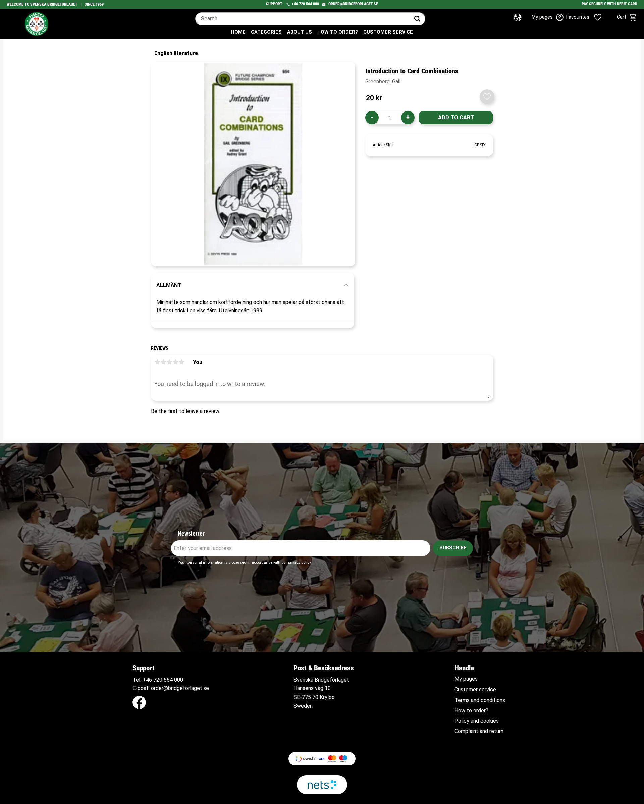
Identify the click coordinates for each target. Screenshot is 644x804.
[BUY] (456, 117)
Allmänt (168, 285)
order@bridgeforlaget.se (353, 4)
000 (178, 680)
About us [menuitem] (299, 32)
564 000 (312, 4)
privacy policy (299, 562)
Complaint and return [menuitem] (478, 731)
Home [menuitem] (238, 32)
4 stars (175, 362)
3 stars (169, 362)
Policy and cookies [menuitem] (476, 721)
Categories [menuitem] (266, 32)
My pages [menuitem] (466, 679)
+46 (295, 4)
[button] (589, 17)
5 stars (181, 362)
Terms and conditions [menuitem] (479, 700)
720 (302, 4)
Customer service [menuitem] (388, 32)
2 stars (163, 362)
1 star (157, 362)
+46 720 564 (158, 680)
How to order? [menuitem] (337, 32)
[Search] (417, 19)
